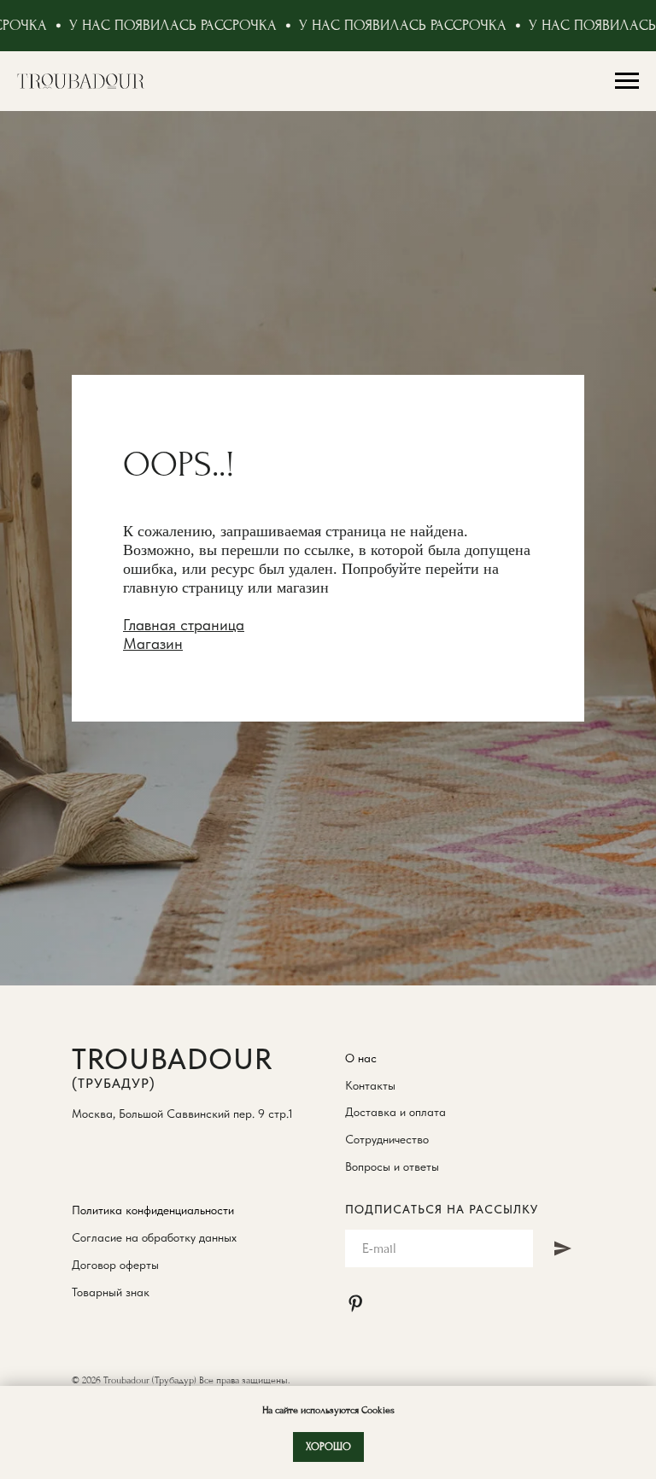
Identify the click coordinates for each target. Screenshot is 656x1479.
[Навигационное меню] (627, 81)
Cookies (377, 1410)
